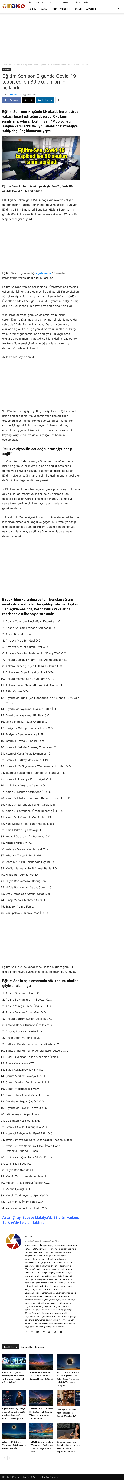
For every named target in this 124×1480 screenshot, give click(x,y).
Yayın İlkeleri (54, 2)
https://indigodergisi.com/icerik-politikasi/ (43, 1241)
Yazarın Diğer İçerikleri (32, 1347)
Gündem (32, 9)
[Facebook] (27, 1332)
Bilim (54, 9)
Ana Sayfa (6, 64)
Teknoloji (65, 9)
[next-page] (9, 1458)
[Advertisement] (62, 38)
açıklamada (43, 273)
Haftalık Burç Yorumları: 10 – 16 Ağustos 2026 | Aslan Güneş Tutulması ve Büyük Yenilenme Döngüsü (68, 1379)
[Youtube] (62, 1332)
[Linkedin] (39, 1332)
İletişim (77, 2)
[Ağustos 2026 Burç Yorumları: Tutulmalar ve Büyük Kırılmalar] (14, 1431)
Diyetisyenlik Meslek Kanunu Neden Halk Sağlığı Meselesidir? (66, 1412)
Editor (13, 94)
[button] (118, 8)
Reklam (65, 2)
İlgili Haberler (10, 1347)
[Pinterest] (44, 1332)
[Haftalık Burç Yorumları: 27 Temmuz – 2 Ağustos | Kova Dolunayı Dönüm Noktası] (41, 1431)
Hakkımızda (38, 2)
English (86, 2)
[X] (56, 1332)
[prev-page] (4, 1458)
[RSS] (50, 1332)
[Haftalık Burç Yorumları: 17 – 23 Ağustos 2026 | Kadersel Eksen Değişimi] (41, 1362)
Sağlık (78, 9)
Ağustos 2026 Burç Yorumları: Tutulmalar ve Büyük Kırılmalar (14, 1445)
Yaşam (44, 9)
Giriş (29, 2)
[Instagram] (33, 1332)
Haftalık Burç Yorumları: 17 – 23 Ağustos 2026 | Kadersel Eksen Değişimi (41, 1375)
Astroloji (91, 9)
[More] (58, 100)
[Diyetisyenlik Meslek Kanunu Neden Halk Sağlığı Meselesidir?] (68, 1398)
